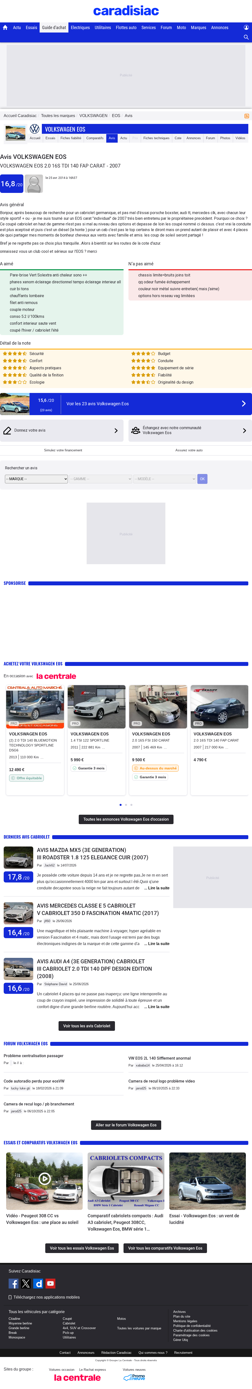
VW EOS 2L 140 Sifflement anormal (159, 1058)
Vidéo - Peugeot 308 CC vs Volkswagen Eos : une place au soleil (42, 1219)
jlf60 (47, 921)
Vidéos (240, 138)
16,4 (19, 932)
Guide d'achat (54, 27)
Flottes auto (126, 27)
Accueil (35, 138)
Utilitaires (103, 27)
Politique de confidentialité (192, 1326)
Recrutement (183, 1353)
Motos (121, 1319)
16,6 (19, 988)
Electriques (80, 27)
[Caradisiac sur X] (26, 1284)
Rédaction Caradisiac (116, 1353)
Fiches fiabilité (71, 138)
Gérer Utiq (180, 1340)
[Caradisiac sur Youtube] (50, 1284)
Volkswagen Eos (65, 128)
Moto (181, 27)
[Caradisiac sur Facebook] (14, 1284)
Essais (31, 27)
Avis (112, 138)
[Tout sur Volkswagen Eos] (15, 139)
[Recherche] (246, 37)
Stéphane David (55, 984)
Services (149, 27)
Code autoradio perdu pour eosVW (34, 1081)
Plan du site (181, 1316)
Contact (65, 1353)
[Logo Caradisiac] (126, 20)
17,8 (19, 877)
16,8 (12, 183)
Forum (166, 27)
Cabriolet (69, 1323)
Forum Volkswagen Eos (26, 1043)
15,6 (46, 400)
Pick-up (68, 1333)
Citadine (14, 1319)
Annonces (219, 27)
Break (13, 1333)
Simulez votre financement (63, 450)
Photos (225, 138)
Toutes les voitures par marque (139, 1328)
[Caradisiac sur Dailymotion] (38, 1284)
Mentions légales (185, 1321)
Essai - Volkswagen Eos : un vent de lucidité (204, 1219)
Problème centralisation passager (33, 1055)
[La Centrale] (78, 1382)
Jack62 (49, 865)
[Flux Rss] (248, 115)
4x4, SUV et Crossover (79, 1328)
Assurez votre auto (189, 450)
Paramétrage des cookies (191, 1335)
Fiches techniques (156, 138)
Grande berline (19, 1328)
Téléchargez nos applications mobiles (47, 1297)
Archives (179, 1312)
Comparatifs (95, 138)
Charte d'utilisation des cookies (195, 1330)
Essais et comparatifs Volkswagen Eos (41, 1142)
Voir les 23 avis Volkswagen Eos (97, 403)
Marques (198, 27)
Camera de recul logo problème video (161, 1081)
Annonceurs (86, 1353)
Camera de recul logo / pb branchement (39, 1104)
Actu (17, 27)
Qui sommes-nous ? (153, 1353)
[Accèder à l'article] (44, 1181)
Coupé (67, 1319)
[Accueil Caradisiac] (5, 27)
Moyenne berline (20, 1323)
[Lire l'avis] (18, 869)
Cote (178, 138)
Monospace (17, 1337)
